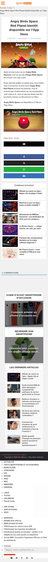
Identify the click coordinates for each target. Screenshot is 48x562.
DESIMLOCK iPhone (12, 521)
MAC (6, 481)
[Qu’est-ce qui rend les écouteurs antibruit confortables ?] (14, 414)
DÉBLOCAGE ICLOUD (13, 523)
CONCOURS (9, 470)
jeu (24, 72)
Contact (7, 546)
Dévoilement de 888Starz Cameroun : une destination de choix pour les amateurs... (31, 217)
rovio (17, 138)
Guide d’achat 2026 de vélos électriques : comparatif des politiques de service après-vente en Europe (31, 389)
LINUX (6, 493)
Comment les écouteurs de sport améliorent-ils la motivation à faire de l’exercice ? (30, 426)
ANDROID (8, 487)
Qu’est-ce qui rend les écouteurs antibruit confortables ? (30, 413)
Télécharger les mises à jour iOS (18, 526)
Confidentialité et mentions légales (14, 455)
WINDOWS (8, 484)
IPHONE (7, 476)
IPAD (6, 479)
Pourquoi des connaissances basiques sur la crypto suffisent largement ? (30, 240)
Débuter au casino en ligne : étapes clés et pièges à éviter (30, 376)
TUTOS (7, 495)
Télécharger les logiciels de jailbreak (20, 529)
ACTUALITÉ (9, 462)
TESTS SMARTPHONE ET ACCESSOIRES (21, 465)
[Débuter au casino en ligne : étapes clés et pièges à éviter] (14, 377)
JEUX (6, 512)
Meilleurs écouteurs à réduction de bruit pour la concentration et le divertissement (31, 402)
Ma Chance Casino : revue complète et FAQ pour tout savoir (29, 252)
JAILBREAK (9, 498)
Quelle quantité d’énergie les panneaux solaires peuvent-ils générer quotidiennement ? (31, 440)
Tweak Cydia (9, 501)
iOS (5, 473)
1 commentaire (22, 38)
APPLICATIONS (10, 509)
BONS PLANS (9, 467)
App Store (9, 138)
